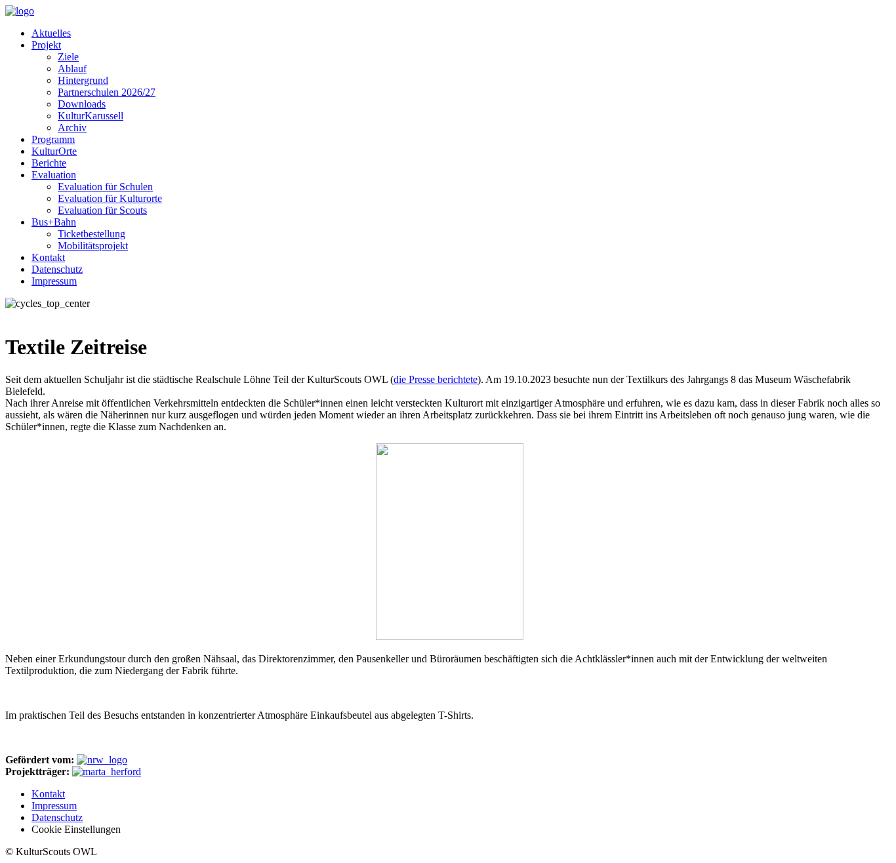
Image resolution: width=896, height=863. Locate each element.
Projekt (46, 44)
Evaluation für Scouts (102, 210)
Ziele (68, 56)
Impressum (54, 281)
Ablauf (72, 68)
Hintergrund (83, 80)
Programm (53, 139)
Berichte (48, 163)
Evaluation (53, 174)
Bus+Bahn (53, 222)
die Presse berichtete (436, 379)
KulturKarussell (90, 115)
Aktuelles (51, 33)
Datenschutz (57, 269)
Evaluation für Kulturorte (110, 198)
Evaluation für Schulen (105, 186)
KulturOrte (54, 151)
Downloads (82, 104)
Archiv (72, 127)
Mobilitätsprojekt (93, 245)
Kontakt (48, 257)
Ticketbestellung (91, 233)
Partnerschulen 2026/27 (106, 92)
